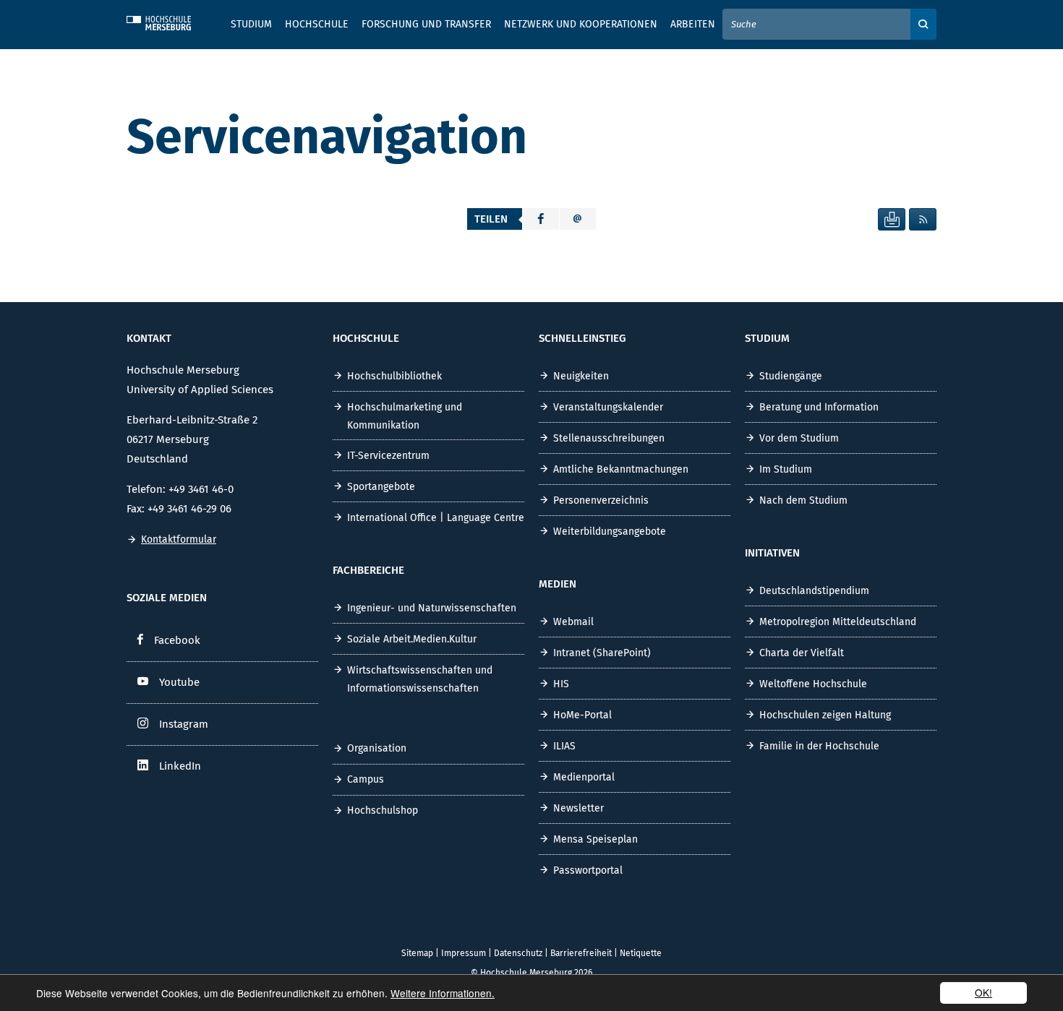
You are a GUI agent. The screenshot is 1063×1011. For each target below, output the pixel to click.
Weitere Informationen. (442, 993)
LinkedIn (180, 766)
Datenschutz (518, 953)
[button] (541, 219)
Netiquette (641, 953)
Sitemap (417, 953)
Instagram (183, 724)
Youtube (179, 682)
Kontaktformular (178, 539)
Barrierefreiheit (581, 953)
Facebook (177, 640)
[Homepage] (170, 21)
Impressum (463, 953)
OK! (983, 992)
